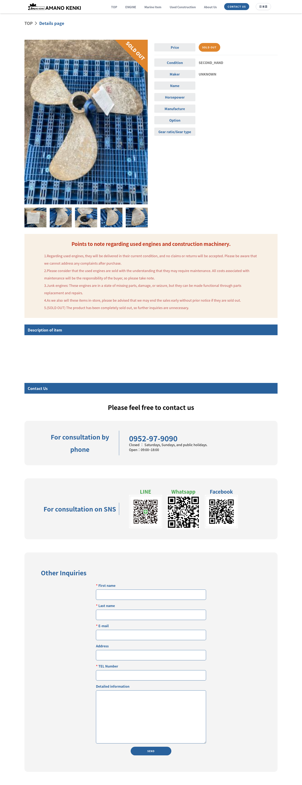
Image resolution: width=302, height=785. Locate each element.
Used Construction (183, 7)
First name (105, 585)
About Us (210, 7)
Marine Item (152, 7)
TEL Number (107, 666)
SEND (151, 751)
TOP (114, 7)
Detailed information (112, 686)
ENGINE (130, 7)
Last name (105, 605)
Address (102, 645)
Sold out (209, 47)
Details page (51, 23)
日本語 (263, 6)
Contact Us (237, 6)
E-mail (102, 625)
